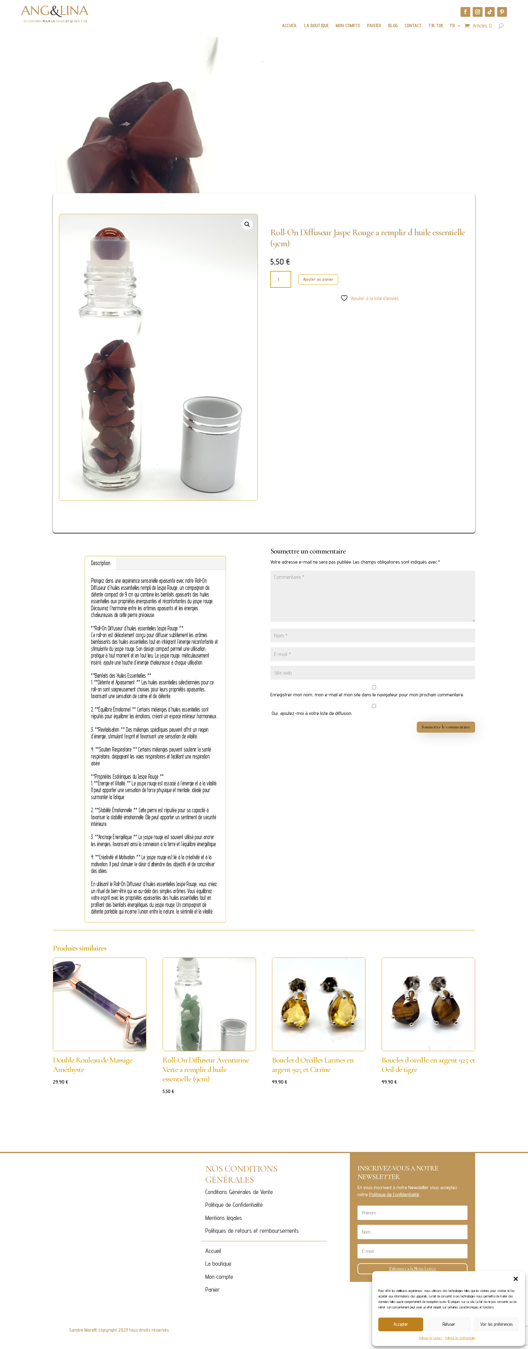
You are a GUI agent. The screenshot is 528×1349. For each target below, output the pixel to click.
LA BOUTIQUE (316, 25)
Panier (212, 1289)
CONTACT (413, 25)
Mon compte (219, 1276)
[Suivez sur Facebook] (465, 12)
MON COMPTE (348, 25)
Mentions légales (223, 1217)
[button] (516, 1279)
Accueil (213, 1250)
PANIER (374, 25)
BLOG (393, 25)
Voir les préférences (496, 1324)
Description (100, 563)
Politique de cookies (430, 1338)
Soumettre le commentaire (446, 727)
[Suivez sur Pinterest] (502, 12)
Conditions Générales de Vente (239, 1192)
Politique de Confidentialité (234, 1204)
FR (452, 25)
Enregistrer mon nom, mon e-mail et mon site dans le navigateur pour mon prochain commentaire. (367, 695)
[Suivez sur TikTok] (490, 12)
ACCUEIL (289, 25)
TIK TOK (435, 25)
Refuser (448, 1324)
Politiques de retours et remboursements (252, 1230)
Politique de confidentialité (460, 1338)
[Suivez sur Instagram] (477, 12)
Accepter (401, 1324)
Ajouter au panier (318, 279)
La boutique (218, 1263)
